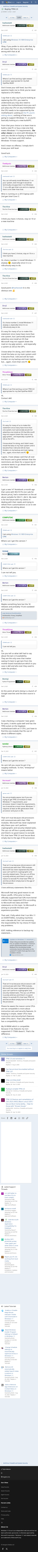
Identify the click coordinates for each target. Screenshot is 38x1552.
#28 (36, 379)
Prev (12, 17)
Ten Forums (4, 1498)
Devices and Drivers (10, 1235)
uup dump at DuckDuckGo (11, 613)
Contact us (4, 1507)
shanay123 (9, 1091)
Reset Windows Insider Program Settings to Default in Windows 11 (11, 1333)
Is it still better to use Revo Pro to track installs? (10, 1195)
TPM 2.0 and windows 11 (15, 1059)
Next (25, 17)
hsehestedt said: (8, 176)
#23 (36, 171)
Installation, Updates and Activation (11, 1271)
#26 (36, 283)
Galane (8, 1073)
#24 (36, 214)
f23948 (5, 12)
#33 (36, 590)
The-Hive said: (7, 249)
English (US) (6, 1477)
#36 (36, 716)
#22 (36, 69)
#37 (36, 751)
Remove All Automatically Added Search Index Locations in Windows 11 (12, 1371)
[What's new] (32, 2)
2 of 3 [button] (19, 17)
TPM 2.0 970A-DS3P (13, 1080)
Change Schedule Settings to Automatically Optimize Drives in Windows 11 (11, 1351)
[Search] (36, 2)
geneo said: (6, 793)
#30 (36, 485)
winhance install (10, 1208)
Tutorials (7, 1326)
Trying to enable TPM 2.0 (15, 1089)
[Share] (32, 30)
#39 (36, 856)
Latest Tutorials (10, 1306)
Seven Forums (5, 1491)
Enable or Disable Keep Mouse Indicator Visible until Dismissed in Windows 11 (11, 1314)
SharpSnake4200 (11, 1061)
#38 (36, 788)
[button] (18, 1473)
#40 (36, 974)
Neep (7, 1082)
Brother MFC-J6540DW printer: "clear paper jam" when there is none (11, 1242)
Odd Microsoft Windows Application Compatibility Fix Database (11, 1224)
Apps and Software (10, 1205)
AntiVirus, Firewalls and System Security (23, 1073)
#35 (36, 686)
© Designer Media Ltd (7, 1545)
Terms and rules (6, 1511)
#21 (36, 30)
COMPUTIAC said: (8, 564)
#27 (36, 313)
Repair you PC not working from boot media (11, 1259)
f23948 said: (6, 36)
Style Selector (6, 1469)
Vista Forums (5, 1487)
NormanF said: (7, 861)
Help (2, 1519)
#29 (36, 416)
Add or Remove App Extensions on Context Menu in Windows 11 (11, 1388)
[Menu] (2, 2)
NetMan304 (9, 1108)
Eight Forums (5, 1495)
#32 (36, 559)
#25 (36, 244)
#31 (36, 525)
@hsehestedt (17, 288)
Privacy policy (5, 1515)
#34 (36, 637)
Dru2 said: (6, 421)
